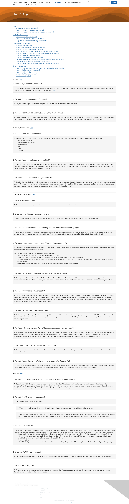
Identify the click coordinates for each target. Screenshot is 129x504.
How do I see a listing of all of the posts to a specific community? (37, 63)
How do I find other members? (26, 37)
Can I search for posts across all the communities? (33, 61)
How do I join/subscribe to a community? (30, 49)
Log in (114, 2)
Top (20, 80)
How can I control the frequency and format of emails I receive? (37, 51)
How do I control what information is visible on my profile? (35, 32)
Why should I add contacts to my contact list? (31, 41)
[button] (24, 2)
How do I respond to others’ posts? (28, 55)
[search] (90, 2)
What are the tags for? (23, 76)
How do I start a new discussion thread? (29, 57)
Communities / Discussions (21, 43)
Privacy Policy (95, 492)
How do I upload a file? (24, 72)
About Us (93, 489)
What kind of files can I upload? (26, 74)
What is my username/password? (27, 28)
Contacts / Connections (20, 35)
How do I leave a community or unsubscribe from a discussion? (37, 53)
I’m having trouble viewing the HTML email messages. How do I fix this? (40, 59)
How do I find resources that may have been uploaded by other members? (41, 68)
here (53, 90)
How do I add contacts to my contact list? (30, 39)
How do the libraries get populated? (28, 70)
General (15, 26)
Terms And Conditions (97, 490)
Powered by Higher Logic (64, 502)
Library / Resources (19, 66)
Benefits (67, 490)
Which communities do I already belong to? (30, 47)
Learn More (68, 492)
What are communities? (24, 45)
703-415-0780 (48, 495)
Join (66, 489)
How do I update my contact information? (30, 30)
